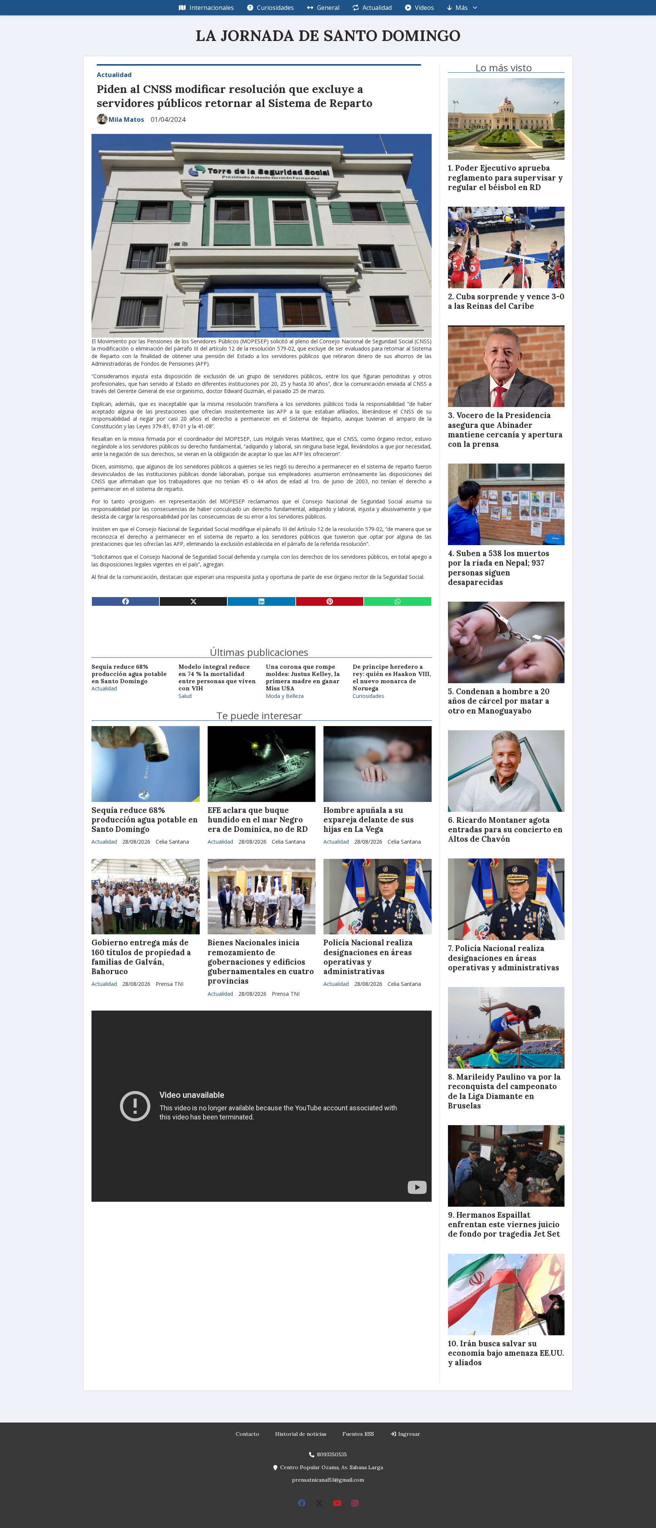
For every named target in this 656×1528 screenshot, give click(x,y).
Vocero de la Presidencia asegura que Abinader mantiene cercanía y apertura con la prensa (505, 429)
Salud (185, 696)
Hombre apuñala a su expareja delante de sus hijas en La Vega (368, 819)
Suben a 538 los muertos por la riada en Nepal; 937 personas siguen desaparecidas (498, 568)
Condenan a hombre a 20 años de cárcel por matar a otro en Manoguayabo (499, 701)
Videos (424, 7)
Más (462, 7)
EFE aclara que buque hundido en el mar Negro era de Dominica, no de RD (258, 819)
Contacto (247, 1434)
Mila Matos (126, 119)
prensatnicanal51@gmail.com (328, 1479)
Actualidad (377, 7)
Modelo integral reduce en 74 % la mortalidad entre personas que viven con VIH (217, 677)
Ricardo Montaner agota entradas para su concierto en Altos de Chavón (505, 829)
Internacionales (211, 7)
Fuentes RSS (358, 1434)
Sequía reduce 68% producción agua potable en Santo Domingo (129, 674)
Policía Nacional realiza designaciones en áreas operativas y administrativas (368, 957)
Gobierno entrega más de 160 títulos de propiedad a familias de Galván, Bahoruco (141, 957)
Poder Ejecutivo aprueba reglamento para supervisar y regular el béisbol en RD (505, 177)
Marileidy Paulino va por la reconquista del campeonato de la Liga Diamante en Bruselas (504, 1091)
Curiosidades (275, 7)
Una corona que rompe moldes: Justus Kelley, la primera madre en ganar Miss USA (303, 677)
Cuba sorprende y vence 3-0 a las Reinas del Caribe (506, 301)
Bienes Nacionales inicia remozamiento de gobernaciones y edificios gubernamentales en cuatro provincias (261, 962)
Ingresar (408, 1434)
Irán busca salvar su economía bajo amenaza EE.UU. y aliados (506, 1353)
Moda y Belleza (285, 696)
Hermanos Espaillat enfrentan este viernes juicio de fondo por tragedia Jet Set (504, 1224)
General (328, 7)
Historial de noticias (300, 1434)
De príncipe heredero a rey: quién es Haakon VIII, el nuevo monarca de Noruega (392, 677)
